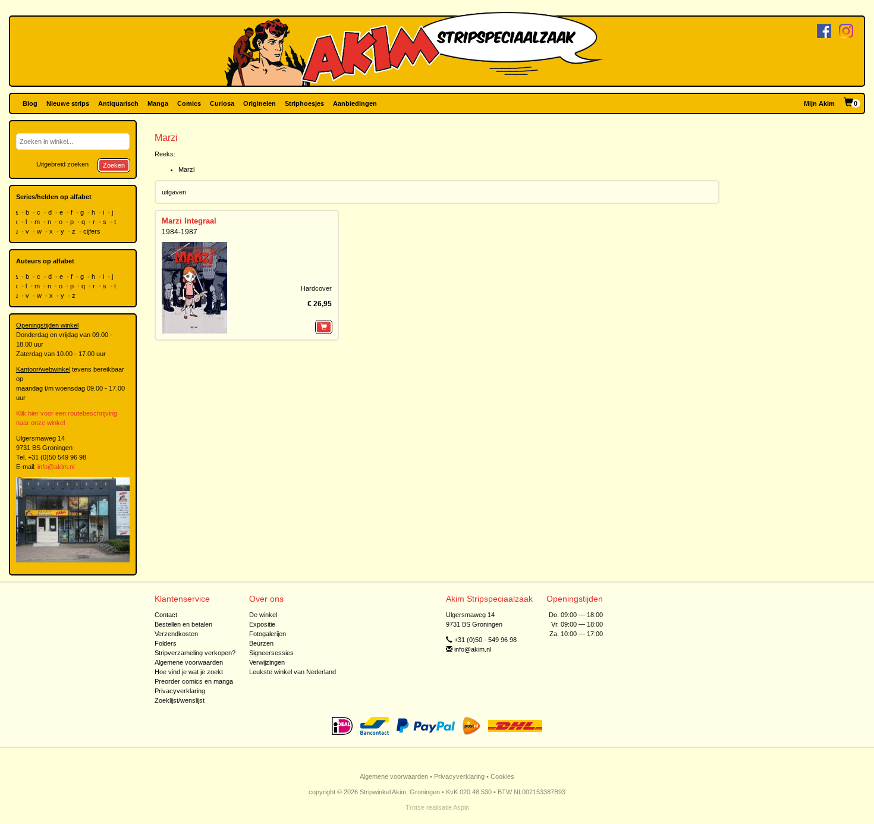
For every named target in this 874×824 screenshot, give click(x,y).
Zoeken (114, 165)
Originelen (259, 103)
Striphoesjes (304, 103)
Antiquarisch (118, 103)
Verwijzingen (267, 662)
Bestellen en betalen (183, 624)
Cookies (502, 776)
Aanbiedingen (355, 103)
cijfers (92, 231)
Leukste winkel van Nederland (292, 671)
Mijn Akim (819, 103)
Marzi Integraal (189, 220)
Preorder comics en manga (194, 681)
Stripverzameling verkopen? (195, 652)
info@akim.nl (55, 466)
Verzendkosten (176, 633)
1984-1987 (179, 232)
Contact (166, 614)
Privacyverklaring (180, 690)
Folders (166, 643)
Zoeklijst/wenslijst (180, 700)
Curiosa (222, 103)
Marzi (186, 169)
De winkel (263, 614)
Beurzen (261, 643)
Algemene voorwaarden (189, 662)
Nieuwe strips (67, 103)
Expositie (262, 624)
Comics (189, 103)
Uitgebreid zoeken (62, 164)
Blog (30, 103)
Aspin (461, 807)
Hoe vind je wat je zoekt (189, 671)
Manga (157, 103)
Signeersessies (271, 652)
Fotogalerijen (267, 633)
